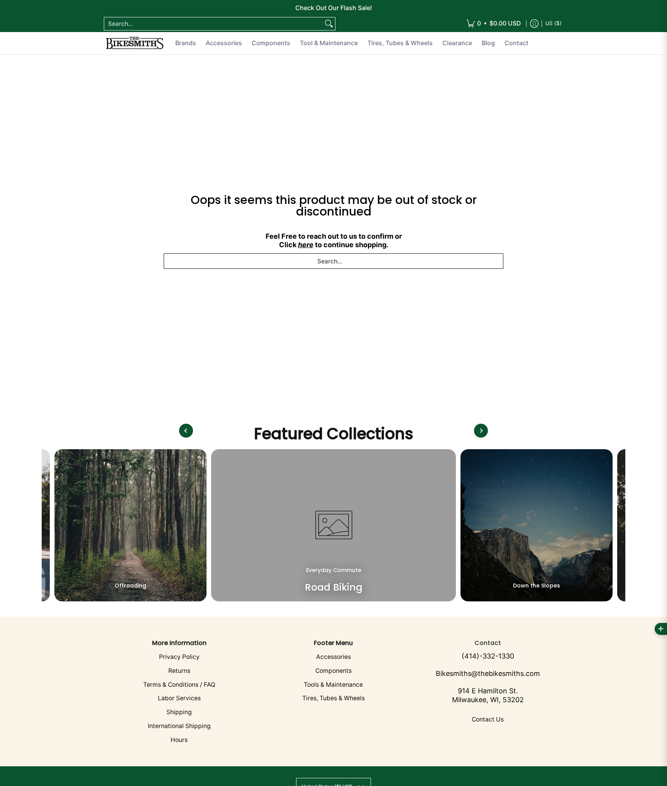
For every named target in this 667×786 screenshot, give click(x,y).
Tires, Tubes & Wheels (333, 698)
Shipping (179, 712)
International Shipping (179, 726)
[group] (130, 525)
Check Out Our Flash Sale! (333, 8)
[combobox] (213, 23)
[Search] (329, 23)
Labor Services (179, 698)
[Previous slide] (186, 431)
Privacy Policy (179, 656)
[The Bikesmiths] (135, 43)
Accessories (333, 656)
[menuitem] (493, 23)
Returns (179, 670)
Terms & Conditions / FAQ (179, 684)
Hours (179, 740)
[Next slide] (481, 431)
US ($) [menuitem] (553, 23)
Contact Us (488, 719)
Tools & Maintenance (333, 684)
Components (333, 670)
